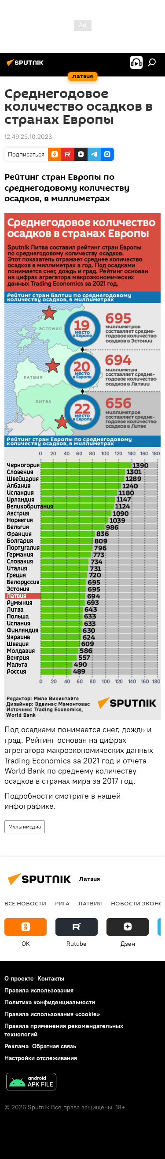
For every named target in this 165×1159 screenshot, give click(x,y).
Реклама (16, 1046)
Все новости (25, 903)
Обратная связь (54, 1046)
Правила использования (38, 990)
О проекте (19, 978)
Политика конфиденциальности (49, 1002)
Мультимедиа (24, 826)
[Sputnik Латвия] (26, 66)
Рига (62, 903)
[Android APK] (31, 1083)
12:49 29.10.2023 (28, 137)
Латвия (90, 903)
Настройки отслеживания (40, 1058)
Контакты (50, 978)
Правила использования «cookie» (52, 1014)
